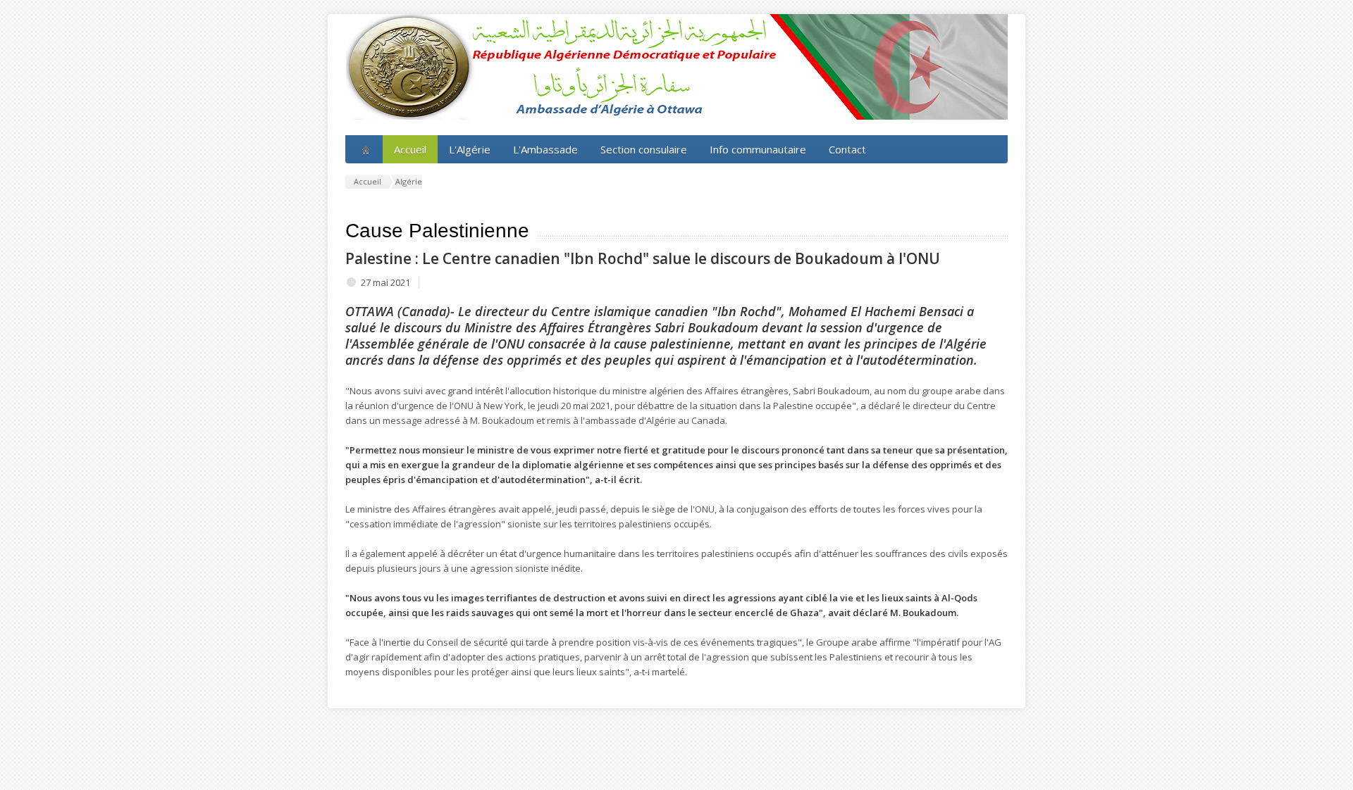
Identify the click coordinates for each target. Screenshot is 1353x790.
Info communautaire (758, 149)
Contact (847, 149)
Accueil (410, 149)
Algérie (408, 181)
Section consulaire (643, 149)
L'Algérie (469, 149)
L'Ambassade (545, 149)
